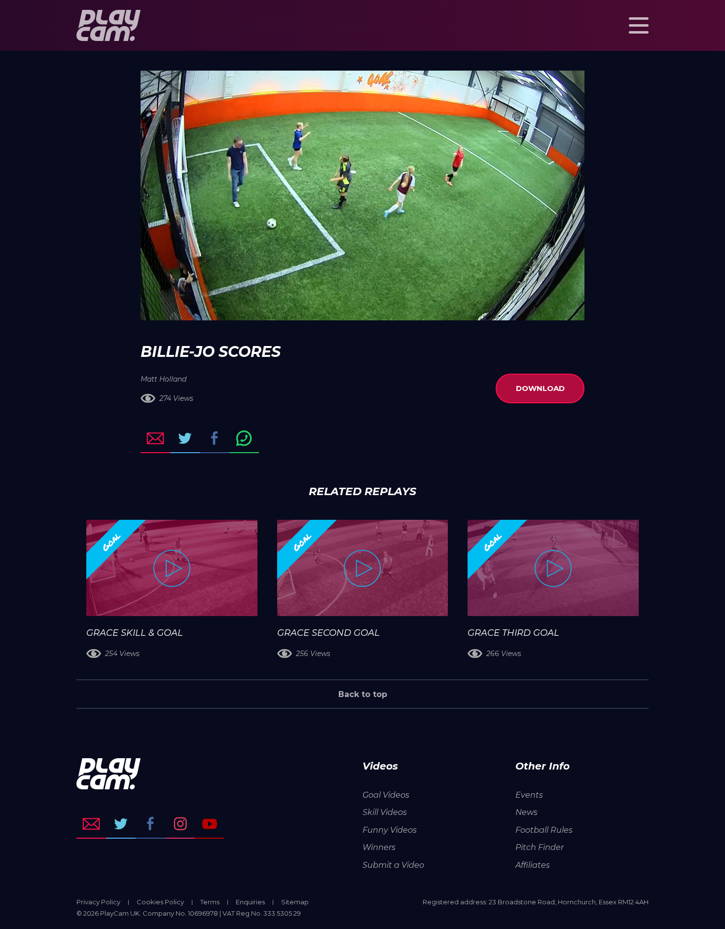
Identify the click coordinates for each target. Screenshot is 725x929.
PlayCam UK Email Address (91, 824)
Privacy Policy (98, 902)
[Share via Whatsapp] (244, 438)
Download (540, 388)
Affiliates (532, 865)
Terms (209, 902)
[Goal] (171, 568)
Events (529, 795)
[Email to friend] (155, 438)
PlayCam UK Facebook (150, 824)
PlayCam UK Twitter (121, 824)
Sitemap (295, 902)
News (526, 812)
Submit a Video (393, 865)
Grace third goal (513, 632)
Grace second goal (328, 632)
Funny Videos (389, 830)
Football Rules (544, 830)
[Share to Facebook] (214, 438)
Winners (379, 847)
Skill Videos (384, 812)
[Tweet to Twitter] (185, 438)
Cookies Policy (160, 902)
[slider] (336, 308)
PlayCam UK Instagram (180, 824)
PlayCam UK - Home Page (108, 25)
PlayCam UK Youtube (209, 824)
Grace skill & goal (134, 632)
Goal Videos (385, 795)
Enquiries (250, 902)
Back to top (362, 694)
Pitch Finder (539, 847)
